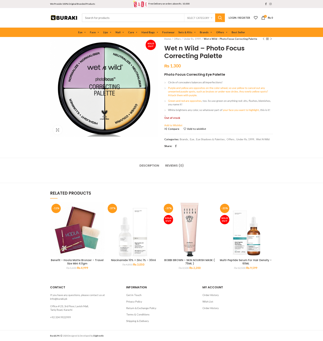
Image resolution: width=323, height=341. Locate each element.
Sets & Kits (185, 32)
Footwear (168, 32)
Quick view (101, 217)
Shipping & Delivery (137, 321)
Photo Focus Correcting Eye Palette (194, 74)
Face (93, 32)
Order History (210, 295)
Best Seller (238, 32)
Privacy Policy (134, 301)
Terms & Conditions (138, 314)
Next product (271, 39)
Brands (204, 32)
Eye (80, 32)
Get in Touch (133, 295)
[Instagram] (270, 3)
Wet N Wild (263, 139)
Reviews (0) (174, 165)
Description (149, 165)
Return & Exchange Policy (141, 308)
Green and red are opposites (185, 100)
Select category (198, 17)
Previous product (263, 39)
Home (167, 38)
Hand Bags (148, 32)
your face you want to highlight (240, 109)
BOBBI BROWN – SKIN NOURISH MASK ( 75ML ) (189, 261)
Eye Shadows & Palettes (210, 139)
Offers (220, 32)
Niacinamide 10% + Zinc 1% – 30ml (133, 260)
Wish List (207, 301)
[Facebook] (266, 3)
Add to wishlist (196, 129)
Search (220, 17)
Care (131, 32)
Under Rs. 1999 (192, 38)
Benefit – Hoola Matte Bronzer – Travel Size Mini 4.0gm (77, 261)
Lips (105, 32)
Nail (118, 32)
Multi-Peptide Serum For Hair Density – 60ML (246, 261)
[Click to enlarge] (57, 130)
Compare (173, 129)
